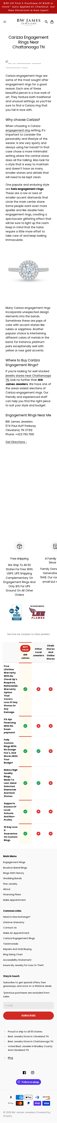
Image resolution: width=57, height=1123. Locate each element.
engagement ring (18, 130)
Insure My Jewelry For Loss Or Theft (23, 965)
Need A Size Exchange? (16, 916)
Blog (10, 1057)
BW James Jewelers (23, 1112)
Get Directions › (16, 442)
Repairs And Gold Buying (17, 949)
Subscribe (28, 1015)
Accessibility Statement (17, 959)
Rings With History (13, 873)
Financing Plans (12, 894)
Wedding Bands (12, 878)
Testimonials (10, 943)
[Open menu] (4, 22)
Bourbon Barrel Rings (15, 867)
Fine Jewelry (10, 883)
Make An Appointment (16, 933)
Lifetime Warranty (13, 922)
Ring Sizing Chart (13, 954)
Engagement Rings (14, 862)
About (6, 889)
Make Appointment (14, 900)
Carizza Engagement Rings (19, 938)
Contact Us (10, 927)
